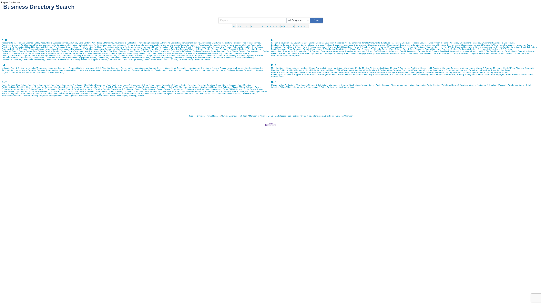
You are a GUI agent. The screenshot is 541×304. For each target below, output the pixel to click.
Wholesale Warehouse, (508, 85)
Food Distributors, (529, 47)
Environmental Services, (435, 45)
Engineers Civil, (351, 45)
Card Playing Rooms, (236, 51)
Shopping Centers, (213, 89)
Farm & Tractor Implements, (315, 47)
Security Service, (94, 89)
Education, (298, 43)
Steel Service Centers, (171, 91)
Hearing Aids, (330, 53)
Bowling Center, (60, 51)
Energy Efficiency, (309, 45)
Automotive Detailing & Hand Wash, (146, 49)
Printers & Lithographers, (424, 74)
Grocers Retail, (424, 51)
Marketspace (280, 116)
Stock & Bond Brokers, (192, 91)
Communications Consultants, (131, 55)
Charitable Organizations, (97, 53)
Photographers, (403, 72)
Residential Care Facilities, (14, 87)
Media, (358, 68)
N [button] (273, 26)
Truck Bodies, (103, 96)
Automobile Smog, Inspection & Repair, (46, 49)
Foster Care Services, (360, 49)
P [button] (279, 26)
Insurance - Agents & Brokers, (71, 68)
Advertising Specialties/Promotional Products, (180, 43)
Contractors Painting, (244, 58)
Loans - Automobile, (210, 70)
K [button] (265, 26)
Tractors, (26, 96)
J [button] (262, 26)
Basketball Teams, (10, 51)
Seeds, (138, 89)
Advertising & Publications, (126, 43)
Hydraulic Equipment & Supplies (285, 55)
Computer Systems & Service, (250, 55)
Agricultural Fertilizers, (232, 43)
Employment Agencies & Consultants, (498, 43)
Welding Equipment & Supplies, (483, 85)
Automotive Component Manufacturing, (111, 49)
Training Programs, (39, 96)
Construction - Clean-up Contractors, (49, 58)
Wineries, (275, 87)
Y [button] (304, 26)
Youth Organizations (345, 87)
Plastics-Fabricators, (354, 74)
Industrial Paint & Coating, (13, 68)
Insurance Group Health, (122, 68)
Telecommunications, (111, 93)
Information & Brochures (323, 116)
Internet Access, (141, 68)
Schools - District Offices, (234, 87)
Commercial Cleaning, (71, 55)
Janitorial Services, (10, 70)
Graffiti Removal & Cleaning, (386, 51)
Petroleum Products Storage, (382, 72)
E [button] (249, 26)
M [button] (270, 26)
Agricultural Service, (252, 43)
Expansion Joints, (525, 45)
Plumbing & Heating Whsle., (376, 74)
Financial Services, (434, 47)
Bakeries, (175, 49)
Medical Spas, (383, 68)
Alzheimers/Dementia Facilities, (184, 45)
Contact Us (306, 116)
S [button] (287, 26)
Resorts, (30, 87)
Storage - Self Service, (213, 91)
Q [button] (282, 26)
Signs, (225, 89)
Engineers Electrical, (368, 45)
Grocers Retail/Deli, (440, 51)
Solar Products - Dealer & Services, (79, 91)
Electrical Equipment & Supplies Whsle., (333, 43)
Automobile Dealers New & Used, (217, 47)
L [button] (267, 26)
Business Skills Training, (181, 51)
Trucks (141, 96)
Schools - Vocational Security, (15, 89)
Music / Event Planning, (513, 68)
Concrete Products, (10, 58)
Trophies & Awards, (87, 96)
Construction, (26, 58)
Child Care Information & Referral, (180, 53)
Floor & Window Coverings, (508, 47)
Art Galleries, (47, 47)
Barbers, (243, 49)
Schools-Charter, (36, 89)
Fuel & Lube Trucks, (380, 49)
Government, (326, 51)
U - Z (273, 82)
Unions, (274, 85)
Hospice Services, (461, 53)
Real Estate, (21, 85)
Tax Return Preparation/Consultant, (74, 93)
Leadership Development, (155, 70)
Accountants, (7, 43)
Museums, (498, 68)
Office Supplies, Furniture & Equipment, (405, 70)
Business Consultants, (160, 51)
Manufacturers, (293, 68)
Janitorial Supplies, (27, 70)
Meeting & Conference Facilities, (404, 68)
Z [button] (307, 26)
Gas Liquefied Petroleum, (488, 49)
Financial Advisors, (416, 47)
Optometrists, (439, 70)
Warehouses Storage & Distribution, (312, 85)
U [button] (293, 26)
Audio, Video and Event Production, (153, 47)
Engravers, (405, 45)
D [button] (246, 26)
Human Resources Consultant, (500, 53)
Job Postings (293, 116)
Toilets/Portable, (249, 93)
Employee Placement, (391, 43)
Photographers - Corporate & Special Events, (465, 72)
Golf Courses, (314, 51)
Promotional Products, (446, 74)
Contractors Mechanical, (224, 58)
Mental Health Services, (430, 68)
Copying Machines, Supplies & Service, (90, 60)
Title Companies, (218, 93)
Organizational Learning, (457, 70)
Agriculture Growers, (11, 45)
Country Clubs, (115, 60)
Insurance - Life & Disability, (98, 68)
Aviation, (166, 49)
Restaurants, (77, 87)
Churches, (228, 53)
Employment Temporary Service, (285, 45)
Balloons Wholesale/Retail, (192, 49)
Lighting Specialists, (191, 70)
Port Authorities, (397, 74)
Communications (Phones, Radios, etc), (100, 55)
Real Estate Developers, (95, 85)
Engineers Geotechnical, (388, 45)
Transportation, (56, 96)
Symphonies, (262, 91)
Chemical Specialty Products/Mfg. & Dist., (127, 53)
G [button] (254, 26)
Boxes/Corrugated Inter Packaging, (83, 51)
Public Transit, (527, 74)
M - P (273, 65)
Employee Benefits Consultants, (366, 43)
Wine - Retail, (525, 85)
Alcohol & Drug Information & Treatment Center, (148, 45)
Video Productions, (287, 85)
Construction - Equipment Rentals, (81, 58)
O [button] (276, 26)
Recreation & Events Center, (174, 85)
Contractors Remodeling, (34, 60)
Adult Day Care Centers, (80, 43)
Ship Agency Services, (194, 89)
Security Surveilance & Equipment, (118, 89)
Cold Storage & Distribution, (48, 55)
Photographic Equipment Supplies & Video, (290, 74)
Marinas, (305, 68)
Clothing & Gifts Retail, (12, 55)
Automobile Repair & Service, (15, 49)
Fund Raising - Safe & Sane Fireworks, (406, 49)
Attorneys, (119, 47)
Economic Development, (282, 43)
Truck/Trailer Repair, (119, 96)
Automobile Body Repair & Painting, (186, 47)
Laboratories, (52, 70)
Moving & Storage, (484, 68)
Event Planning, (484, 45)
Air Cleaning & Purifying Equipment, (37, 45)
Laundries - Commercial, (132, 70)
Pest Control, (305, 72)
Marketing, (338, 68)
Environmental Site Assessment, (461, 45)
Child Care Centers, (155, 53)
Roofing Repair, (142, 87)
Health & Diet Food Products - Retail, (494, 51)
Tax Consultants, (50, 93)
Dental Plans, (163, 60)
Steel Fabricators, (152, 91)
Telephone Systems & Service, (170, 93)
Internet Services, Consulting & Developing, (168, 68)
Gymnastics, (455, 51)
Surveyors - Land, (247, 91)
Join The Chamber (344, 116)
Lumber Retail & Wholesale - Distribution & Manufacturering (37, 72)
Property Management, (467, 74)
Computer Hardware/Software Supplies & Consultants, (191, 55)
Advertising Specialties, (149, 43)
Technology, (96, 93)
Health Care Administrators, (523, 51)
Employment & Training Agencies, (444, 43)
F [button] (251, 26)
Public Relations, (513, 74)
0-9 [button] (234, 26)
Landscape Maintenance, (89, 70)
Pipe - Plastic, (338, 74)
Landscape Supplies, (111, 70)
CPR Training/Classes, (133, 60)
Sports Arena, (102, 91)
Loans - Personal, (244, 70)
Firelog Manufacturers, (485, 47)
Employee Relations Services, (415, 43)
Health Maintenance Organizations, (307, 53)
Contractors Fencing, (183, 58)
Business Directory (197, 116)
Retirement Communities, (123, 87)
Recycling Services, (206, 85)
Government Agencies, (343, 51)
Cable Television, (218, 51)
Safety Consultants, (159, 87)
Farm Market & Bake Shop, (340, 47)
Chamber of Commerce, (74, 53)
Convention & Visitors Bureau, (59, 60)
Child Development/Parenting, (209, 53)
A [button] (238, 26)
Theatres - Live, (192, 93)
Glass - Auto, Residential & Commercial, (289, 51)
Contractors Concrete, (119, 58)
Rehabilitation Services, (226, 85)
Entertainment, (417, 45)
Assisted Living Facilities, (91, 47)
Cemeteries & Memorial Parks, (48, 53)
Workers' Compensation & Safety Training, (316, 87)
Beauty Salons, (25, 51)
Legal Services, (175, 70)
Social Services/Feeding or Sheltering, (46, 91)
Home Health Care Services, (419, 53)
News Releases (214, 116)
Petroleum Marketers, (340, 72)
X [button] (301, 26)
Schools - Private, (254, 87)
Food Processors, (279, 49)
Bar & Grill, (233, 49)
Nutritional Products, (296, 70)
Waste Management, (400, 85)
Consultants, (103, 58)
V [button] (295, 26)
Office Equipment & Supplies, (349, 70)
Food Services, (343, 49)
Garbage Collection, (468, 49)
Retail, (108, 87)
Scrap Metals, (51, 89)
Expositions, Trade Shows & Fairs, (286, 47)
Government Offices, (363, 51)
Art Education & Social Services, (26, 47)
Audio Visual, (131, 47)
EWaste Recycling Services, (503, 45)
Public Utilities (277, 77)
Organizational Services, (479, 70)
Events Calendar (229, 116)
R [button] (284, 26)
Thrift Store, (205, 93)
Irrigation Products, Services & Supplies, (245, 68)
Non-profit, (530, 68)
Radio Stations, (8, 85)
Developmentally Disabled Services (194, 60)
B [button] (240, 26)
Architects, (6, 47)
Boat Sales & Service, (42, 51)
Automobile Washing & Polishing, (79, 49)
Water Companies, (418, 85)
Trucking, (133, 96)
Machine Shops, (278, 68)
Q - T (4, 82)
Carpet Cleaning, (254, 51)
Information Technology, (36, 68)
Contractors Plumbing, (12, 60)
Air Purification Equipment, (106, 45)
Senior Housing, (149, 89)
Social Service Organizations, (15, 91)
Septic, (160, 89)
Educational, (309, 43)
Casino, (266, 51)
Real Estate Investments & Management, (125, 85)
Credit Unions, (150, 60)
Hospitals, (474, 53)
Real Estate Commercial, (39, 85)
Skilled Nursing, (236, 89)
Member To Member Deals (261, 116)
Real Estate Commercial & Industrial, (67, 85)
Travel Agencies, (70, 96)
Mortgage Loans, (467, 68)
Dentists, (174, 60)
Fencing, (375, 47)
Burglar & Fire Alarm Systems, (113, 51)
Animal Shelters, (242, 45)
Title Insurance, (234, 93)
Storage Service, (231, 91)
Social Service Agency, (254, 89)
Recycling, (192, 85)
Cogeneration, (29, 55)
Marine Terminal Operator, (321, 68)
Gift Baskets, (506, 49)
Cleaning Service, (241, 53)
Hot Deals (243, 116)
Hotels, (482, 53)
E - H (273, 40)
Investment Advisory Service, (214, 68)
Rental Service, (244, 85)
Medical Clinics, (369, 68)
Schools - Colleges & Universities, (207, 87)
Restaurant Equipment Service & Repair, (53, 87)
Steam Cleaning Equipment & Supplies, (126, 91)
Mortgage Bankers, (450, 68)
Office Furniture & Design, (374, 70)
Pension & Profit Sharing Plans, (285, 72)
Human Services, (522, 53)
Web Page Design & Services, (455, 85)
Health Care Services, (281, 53)
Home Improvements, (442, 53)
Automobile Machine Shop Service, (248, 47)
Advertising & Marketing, (103, 43)
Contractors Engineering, (162, 58)
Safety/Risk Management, (179, 87)
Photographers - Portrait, (497, 72)
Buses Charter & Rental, (138, 51)
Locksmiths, (258, 70)
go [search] (317, 20)
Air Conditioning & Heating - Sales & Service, (73, 45)
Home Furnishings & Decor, (393, 53)
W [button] (299, 26)
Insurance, (52, 68)
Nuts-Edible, (310, 70)
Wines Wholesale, (288, 87)
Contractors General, (202, 58)
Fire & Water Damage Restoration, (459, 47)
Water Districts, (434, 85)
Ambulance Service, (208, 45)
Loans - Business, (227, 70)
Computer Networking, (227, 55)
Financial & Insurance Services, (394, 47)
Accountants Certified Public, (27, 43)
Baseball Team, (254, 49)
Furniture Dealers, (450, 49)
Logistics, (6, 72)
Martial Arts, (349, 68)
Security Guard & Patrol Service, (72, 89)
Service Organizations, (174, 89)
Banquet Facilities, (220, 49)
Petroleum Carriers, (321, 72)
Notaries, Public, (278, 70)
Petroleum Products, (360, 72)
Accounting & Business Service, (55, 43)
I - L (4, 65)
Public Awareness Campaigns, (491, 74)
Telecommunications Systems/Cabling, (139, 93)
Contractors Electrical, (140, 58)
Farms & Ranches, (361, 47)
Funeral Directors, (433, 49)
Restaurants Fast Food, (94, 87)
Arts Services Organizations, (66, 47)
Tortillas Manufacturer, (12, 96)
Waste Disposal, (383, 85)
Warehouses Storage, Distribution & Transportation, (352, 85)
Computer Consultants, (156, 55)
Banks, (208, 49)
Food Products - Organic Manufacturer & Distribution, (311, 49)
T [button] (290, 26)
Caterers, (6, 53)
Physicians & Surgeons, (320, 74)
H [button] (257, 26)
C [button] (243, 26)
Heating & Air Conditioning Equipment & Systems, (358, 53)
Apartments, (256, 45)
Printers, (408, 74)
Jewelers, (41, 70)
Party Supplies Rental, (501, 70)
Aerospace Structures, (211, 43)
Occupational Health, (326, 70)
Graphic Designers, (408, 51)
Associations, (108, 47)
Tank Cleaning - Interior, (31, 93)
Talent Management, (11, 93)
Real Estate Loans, (152, 85)
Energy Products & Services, (330, 45)
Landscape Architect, (68, 70)
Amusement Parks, (226, 45)
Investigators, (194, 68)
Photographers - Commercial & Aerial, (428, 72)
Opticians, (427, 70)
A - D (4, 40)
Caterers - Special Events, (22, 53)
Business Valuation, (201, 51)
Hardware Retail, (469, 51)
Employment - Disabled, (470, 43)
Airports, (122, 45)
